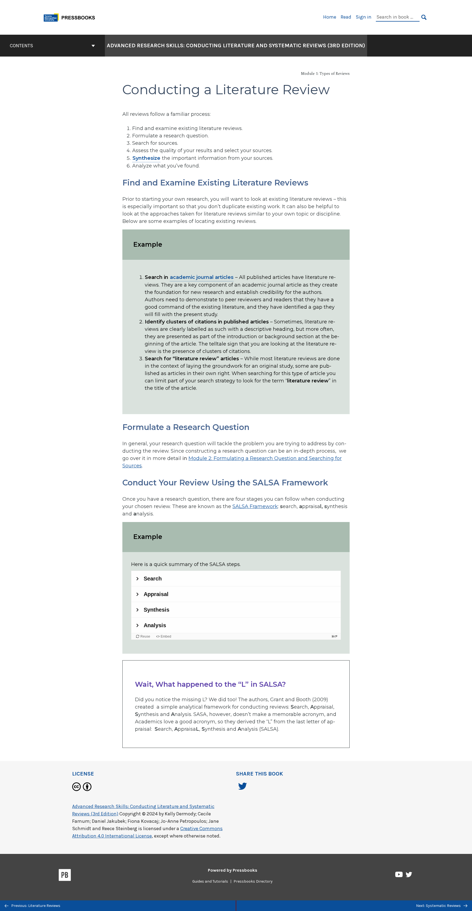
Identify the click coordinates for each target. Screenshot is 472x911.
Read (346, 17)
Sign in (363, 17)
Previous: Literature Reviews (35, 905)
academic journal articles (202, 277)
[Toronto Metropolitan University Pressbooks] (71, 16)
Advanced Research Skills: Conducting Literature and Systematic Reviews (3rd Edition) (236, 45)
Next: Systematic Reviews (439, 905)
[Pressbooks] (65, 876)
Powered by (232, 870)
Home (329, 17)
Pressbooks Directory (253, 881)
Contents (21, 46)
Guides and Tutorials (210, 881)
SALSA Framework (255, 506)
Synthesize (146, 158)
